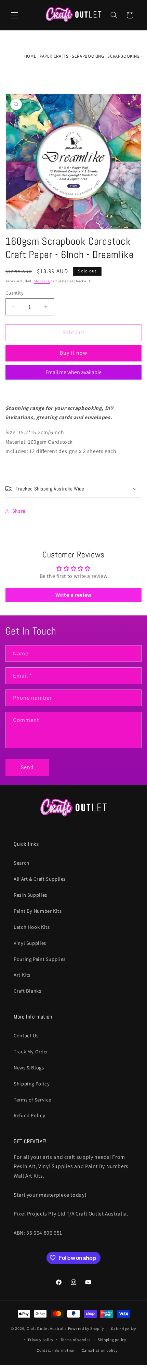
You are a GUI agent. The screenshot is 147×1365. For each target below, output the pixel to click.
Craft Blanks (27, 990)
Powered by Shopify (86, 1328)
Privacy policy (40, 1339)
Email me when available (73, 372)
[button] (14, 15)
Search (21, 862)
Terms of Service (32, 1099)
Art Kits (22, 974)
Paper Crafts (54, 56)
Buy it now (73, 352)
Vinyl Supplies (30, 943)
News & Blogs (29, 1067)
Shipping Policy (32, 1083)
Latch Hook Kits (32, 927)
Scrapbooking (88, 56)
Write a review (73, 594)
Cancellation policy (100, 1350)
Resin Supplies (30, 895)
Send (27, 767)
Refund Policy (29, 1115)
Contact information (56, 1350)
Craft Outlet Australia (47, 1328)
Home (30, 56)
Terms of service (76, 1339)
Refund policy (123, 1328)
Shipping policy (112, 1339)
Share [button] (18, 511)
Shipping (42, 281)
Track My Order (31, 1051)
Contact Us (26, 1035)
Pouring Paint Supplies (40, 959)
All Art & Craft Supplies (40, 879)
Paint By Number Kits (38, 911)
